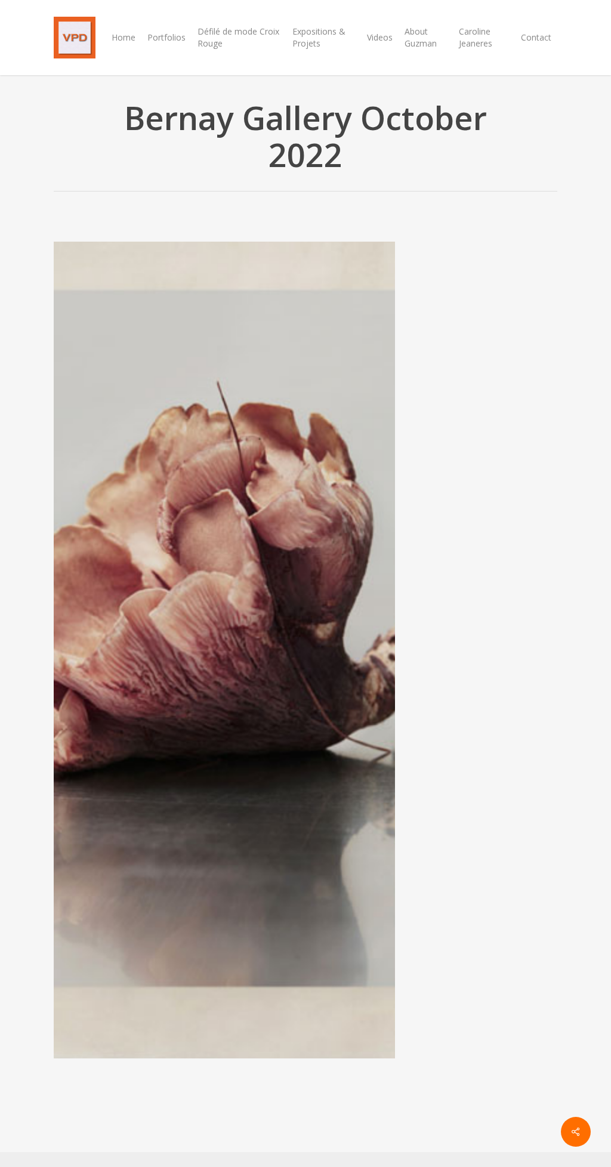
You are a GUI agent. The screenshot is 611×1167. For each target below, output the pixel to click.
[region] (224, 667)
